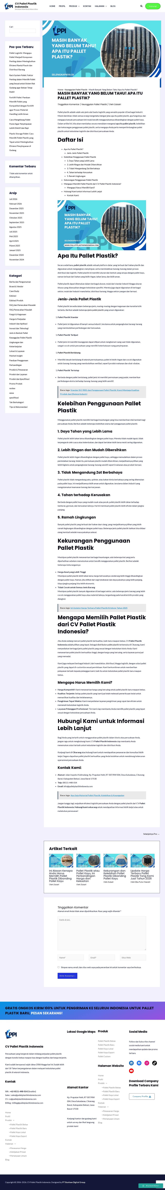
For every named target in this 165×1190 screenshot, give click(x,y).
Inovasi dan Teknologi (18, 328)
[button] (78, 6)
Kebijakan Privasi (18, 1152)
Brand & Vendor (16, 286)
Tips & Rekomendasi (18, 407)
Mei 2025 (13, 236)
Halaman (99, 6)
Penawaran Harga (18, 1148)
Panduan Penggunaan (18, 360)
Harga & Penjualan (17, 319)
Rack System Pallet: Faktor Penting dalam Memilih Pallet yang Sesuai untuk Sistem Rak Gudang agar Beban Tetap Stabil (22, 83)
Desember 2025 (16, 208)
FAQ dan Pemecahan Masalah (22, 305)
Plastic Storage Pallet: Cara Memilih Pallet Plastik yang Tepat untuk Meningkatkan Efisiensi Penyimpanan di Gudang (21, 141)
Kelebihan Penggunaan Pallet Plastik (80, 157)
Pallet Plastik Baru (18, 1128)
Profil (62, 6)
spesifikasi (14, 397)
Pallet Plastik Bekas (19, 1124)
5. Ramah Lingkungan (76, 176)
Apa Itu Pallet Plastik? (73, 149)
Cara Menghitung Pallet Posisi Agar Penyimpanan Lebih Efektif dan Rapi (20, 123)
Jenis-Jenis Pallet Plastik (78, 153)
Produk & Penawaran (18, 369)
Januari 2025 (15, 250)
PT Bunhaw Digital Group (73, 1182)
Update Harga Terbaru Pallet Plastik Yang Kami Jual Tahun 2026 (142, 874)
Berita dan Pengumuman (20, 282)
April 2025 (14, 241)
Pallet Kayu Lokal (18, 1132)
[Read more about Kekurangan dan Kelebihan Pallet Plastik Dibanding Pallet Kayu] (115, 860)
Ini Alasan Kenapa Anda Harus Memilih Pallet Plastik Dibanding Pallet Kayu (61, 876)
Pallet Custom (104, 1056)
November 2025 (16, 213)
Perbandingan (15, 365)
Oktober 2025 (15, 217)
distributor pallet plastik (108, 644)
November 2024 (16, 259)
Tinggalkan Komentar (69, 104)
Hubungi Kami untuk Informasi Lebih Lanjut (83, 191)
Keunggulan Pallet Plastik (20, 337)
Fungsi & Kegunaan (17, 314)
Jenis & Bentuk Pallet (18, 333)
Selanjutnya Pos (151, 834)
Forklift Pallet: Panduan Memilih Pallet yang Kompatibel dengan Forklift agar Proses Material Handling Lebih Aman (21, 105)
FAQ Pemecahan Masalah (20, 309)
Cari (11, 26)
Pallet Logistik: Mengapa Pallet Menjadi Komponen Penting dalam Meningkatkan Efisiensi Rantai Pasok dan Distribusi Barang (22, 61)
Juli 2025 (13, 231)
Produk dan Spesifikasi (19, 379)
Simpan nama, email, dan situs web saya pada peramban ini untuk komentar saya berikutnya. (101, 967)
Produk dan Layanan (18, 374)
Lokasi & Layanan (16, 351)
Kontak (87, 6)
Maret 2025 (14, 245)
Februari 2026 (15, 203)
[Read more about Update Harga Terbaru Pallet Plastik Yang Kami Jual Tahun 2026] (143, 860)
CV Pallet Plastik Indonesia (26, 5)
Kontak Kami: (73, 195)
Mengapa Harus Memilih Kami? (81, 187)
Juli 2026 (13, 199)
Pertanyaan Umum (18, 1155)
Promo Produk (15, 383)
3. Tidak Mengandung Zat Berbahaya (83, 168)
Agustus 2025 (15, 227)
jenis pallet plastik (96, 310)
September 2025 (16, 222)
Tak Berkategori (16, 402)
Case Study (14, 291)
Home (52, 6)
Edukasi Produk (16, 300)
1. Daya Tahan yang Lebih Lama (80, 160)
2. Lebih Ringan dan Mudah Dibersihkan (84, 164)
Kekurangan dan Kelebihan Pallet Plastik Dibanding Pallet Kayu (115, 874)
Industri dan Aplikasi (18, 323)
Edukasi (12, 295)
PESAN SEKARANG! (47, 1013)
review (12, 388)
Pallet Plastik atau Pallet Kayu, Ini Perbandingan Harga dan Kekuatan (88, 876)
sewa (11, 393)
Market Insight (16, 355)
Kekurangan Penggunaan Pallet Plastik (81, 180)
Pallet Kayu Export (18, 1136)
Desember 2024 (16, 255)
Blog (113, 6)
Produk (73, 6)
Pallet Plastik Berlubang (69, 352)
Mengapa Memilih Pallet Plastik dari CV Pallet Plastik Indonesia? (92, 184)
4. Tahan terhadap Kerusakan (79, 172)
